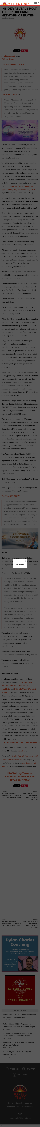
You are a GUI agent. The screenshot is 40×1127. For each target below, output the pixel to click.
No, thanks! (20, 565)
